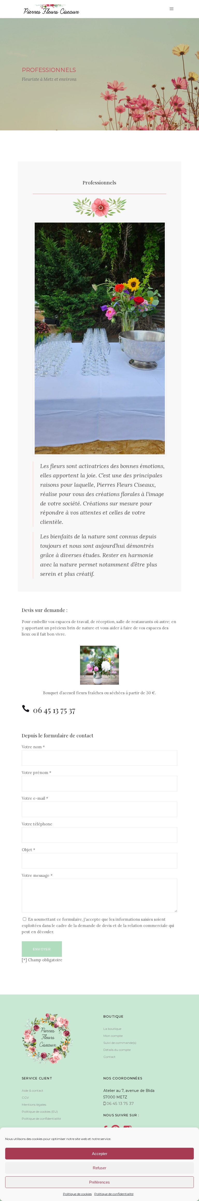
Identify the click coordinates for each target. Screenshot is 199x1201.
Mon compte (113, 1036)
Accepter (99, 1153)
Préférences (99, 1182)
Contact (109, 1057)
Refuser (99, 1168)
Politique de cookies (77, 1194)
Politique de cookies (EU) (40, 1111)
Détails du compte (117, 1050)
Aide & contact (32, 1090)
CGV (25, 1097)
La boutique (112, 1029)
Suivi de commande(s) (119, 1043)
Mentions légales (34, 1104)
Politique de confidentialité (113, 1194)
